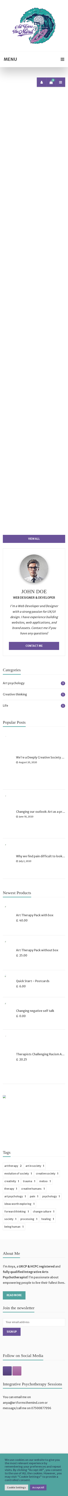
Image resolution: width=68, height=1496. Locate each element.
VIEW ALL (34, 538)
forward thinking (16, 1211)
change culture (43, 1211)
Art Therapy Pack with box (34, 915)
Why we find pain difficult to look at (41, 856)
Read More (14, 1295)
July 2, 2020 (37, 389)
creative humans (33, 1188)
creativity (11, 1181)
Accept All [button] (38, 1487)
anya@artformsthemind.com (23, 1402)
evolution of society (18, 1173)
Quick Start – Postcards (32, 981)
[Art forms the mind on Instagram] (16, 1370)
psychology (51, 1196)
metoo (45, 1181)
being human (14, 1226)
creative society (47, 1173)
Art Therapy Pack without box (37, 950)
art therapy (13, 1166)
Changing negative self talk (35, 1011)
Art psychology (20, 143)
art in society (35, 1166)
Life (25, 147)
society (10, 1219)
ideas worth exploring (19, 1204)
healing (47, 1219)
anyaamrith (20, 239)
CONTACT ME (34, 646)
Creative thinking (15, 694)
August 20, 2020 (40, 239)
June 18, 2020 (38, 518)
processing (28, 1219)
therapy (10, 1188)
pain (34, 1196)
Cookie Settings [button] (16, 1487)
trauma (29, 1181)
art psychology (15, 1196)
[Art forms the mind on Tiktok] (7, 1370)
